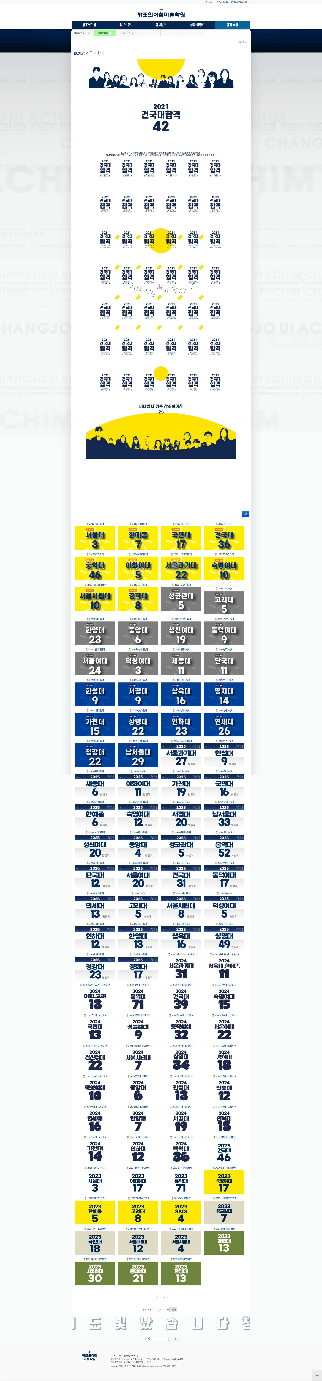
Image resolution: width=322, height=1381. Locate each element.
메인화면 (209, 2)
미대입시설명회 (221, 2)
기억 (145, 1339)
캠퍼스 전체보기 (237, 2)
